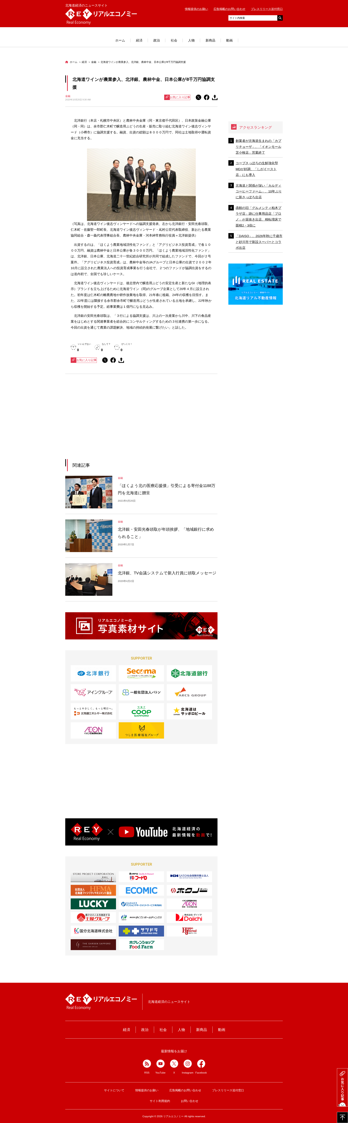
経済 (139, 40)
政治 (156, 40)
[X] (174, 1064)
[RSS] (147, 1064)
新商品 (210, 40)
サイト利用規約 (160, 1101)
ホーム (120, 40)
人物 (191, 40)
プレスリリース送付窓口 (267, 9)
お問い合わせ (189, 1101)
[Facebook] (201, 1064)
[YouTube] (160, 1064)
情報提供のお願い (196, 9)
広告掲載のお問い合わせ (229, 9)
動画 (229, 40)
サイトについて (114, 1090)
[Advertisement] (108, 421)
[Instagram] (188, 1064)
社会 (174, 40)
